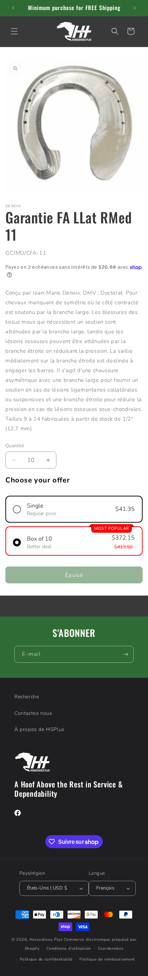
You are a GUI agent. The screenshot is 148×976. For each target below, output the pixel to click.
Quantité (14, 446)
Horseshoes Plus (46, 939)
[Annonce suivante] (135, 8)
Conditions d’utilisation (68, 948)
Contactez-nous (33, 713)
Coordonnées (111, 948)
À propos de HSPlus (39, 729)
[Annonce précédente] (13, 8)
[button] (14, 31)
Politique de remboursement (107, 959)
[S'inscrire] (125, 654)
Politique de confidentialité (46, 959)
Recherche (26, 696)
